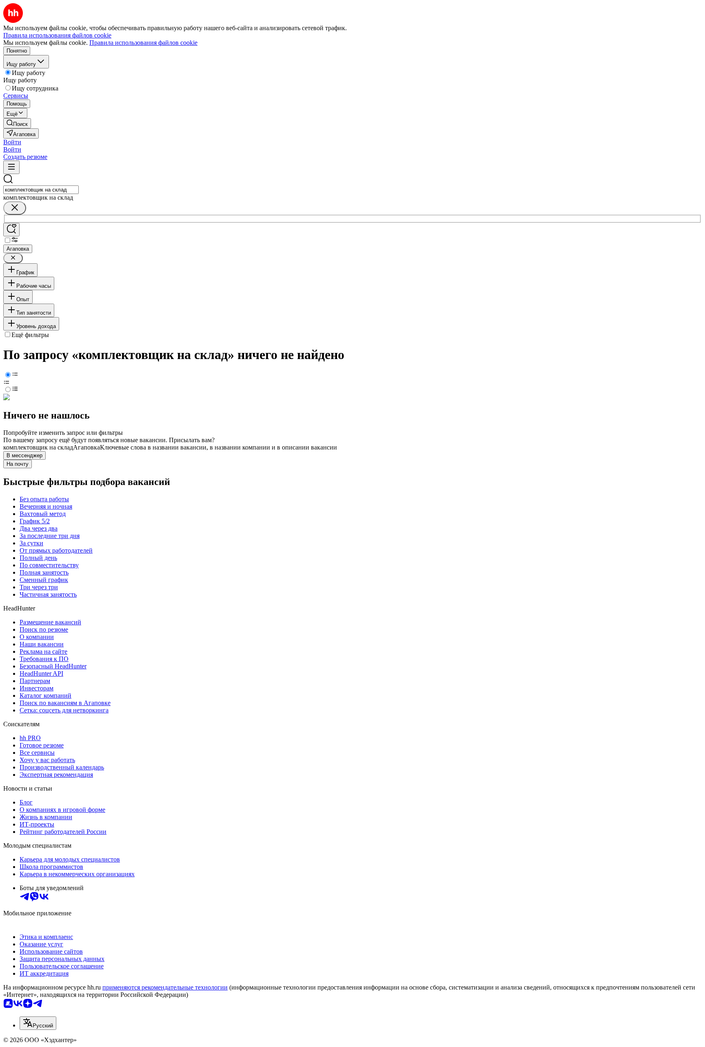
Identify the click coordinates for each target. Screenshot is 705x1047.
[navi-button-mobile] (11, 167)
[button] (12, 142)
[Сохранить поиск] (11, 229)
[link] (17, 123)
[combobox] (41, 189)
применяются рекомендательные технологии (165, 987)
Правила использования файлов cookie (143, 42)
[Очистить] (14, 208)
